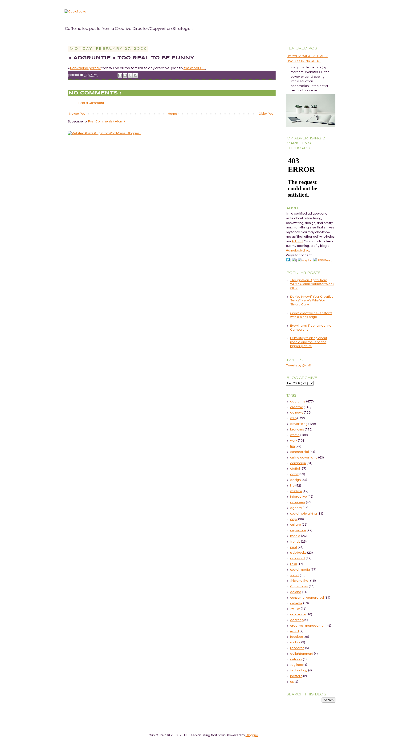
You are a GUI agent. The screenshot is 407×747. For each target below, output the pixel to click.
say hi (306, 260)
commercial (299, 452)
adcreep (297, 620)
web (293, 418)
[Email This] (120, 75)
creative (296, 407)
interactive (298, 496)
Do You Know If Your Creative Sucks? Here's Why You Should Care (312, 300)
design (295, 480)
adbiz (294, 474)
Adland (297, 241)
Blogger (252, 735)
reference (298, 614)
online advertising (303, 457)
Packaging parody (85, 68)
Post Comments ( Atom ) (106, 121)
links (293, 564)
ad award (297, 558)
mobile (295, 642)
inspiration (298, 530)
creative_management (308, 625)
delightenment (301, 653)
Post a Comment (91, 103)
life (292, 485)
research (297, 648)
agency (296, 508)
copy (293, 519)
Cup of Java (299, 586)
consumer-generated (307, 597)
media (295, 536)
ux (292, 681)
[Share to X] (130, 75)
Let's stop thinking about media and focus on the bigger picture (308, 342)
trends (295, 541)
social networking (303, 513)
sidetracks (298, 552)
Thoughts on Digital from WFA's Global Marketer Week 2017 (312, 284)
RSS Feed (325, 260)
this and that (299, 580)
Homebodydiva (297, 250)
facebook (297, 636)
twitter (295, 608)
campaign (298, 463)
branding (297, 429)
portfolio (296, 676)
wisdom (296, 491)
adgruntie (297, 401)
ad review (297, 502)
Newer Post (77, 113)
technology (298, 670)
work (293, 440)
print (293, 547)
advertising (299, 424)
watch (295, 435)
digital (295, 468)
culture (295, 524)
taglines (296, 664)
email (294, 631)
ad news (296, 412)
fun (292, 446)
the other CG (194, 68)
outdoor (296, 659)
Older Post (266, 113)
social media (300, 569)
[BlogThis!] (125, 75)
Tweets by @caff (298, 365)
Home (172, 113)
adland (295, 592)
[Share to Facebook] (135, 75)
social (294, 575)
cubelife (296, 603)
